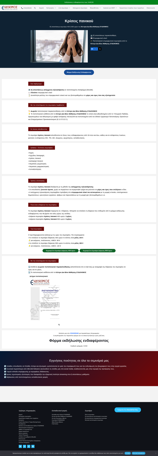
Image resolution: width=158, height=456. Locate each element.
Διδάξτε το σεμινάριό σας (25, 429)
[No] (156, 453)
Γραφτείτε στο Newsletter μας (127, 410)
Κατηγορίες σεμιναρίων (25, 416)
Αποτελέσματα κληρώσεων (26, 427)
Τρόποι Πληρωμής (23, 435)
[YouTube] (32, 446)
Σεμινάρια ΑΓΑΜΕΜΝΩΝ (58, 420)
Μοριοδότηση (94, 8)
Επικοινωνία (151, 8)
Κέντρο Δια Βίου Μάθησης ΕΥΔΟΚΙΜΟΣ (62, 416)
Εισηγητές (21, 420)
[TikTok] (28, 446)
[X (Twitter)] (99, 49)
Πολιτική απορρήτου (24, 442)
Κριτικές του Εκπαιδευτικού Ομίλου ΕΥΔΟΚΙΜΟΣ (31, 425)
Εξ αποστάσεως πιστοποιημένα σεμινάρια (96, 416)
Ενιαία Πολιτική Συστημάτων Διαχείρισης (29, 440)
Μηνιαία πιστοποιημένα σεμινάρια (94, 420)
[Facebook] (20, 446)
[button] (35, 8)
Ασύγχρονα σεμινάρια (80, 8)
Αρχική (41, 8)
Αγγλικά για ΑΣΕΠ (109, 8)
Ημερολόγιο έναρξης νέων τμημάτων (132, 8)
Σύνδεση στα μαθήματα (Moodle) (27, 437)
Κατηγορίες (50, 8)
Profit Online (55, 424)
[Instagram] (24, 446)
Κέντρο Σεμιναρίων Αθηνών (59, 418)
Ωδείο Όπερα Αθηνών (57, 422)
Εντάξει (127, 453)
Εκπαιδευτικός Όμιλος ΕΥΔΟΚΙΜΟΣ (61, 414)
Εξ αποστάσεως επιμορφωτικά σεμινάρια (96, 418)
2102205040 (74, 333)
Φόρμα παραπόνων (24, 431)
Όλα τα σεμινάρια (89, 414)
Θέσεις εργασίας (23, 433)
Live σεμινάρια (63, 8)
